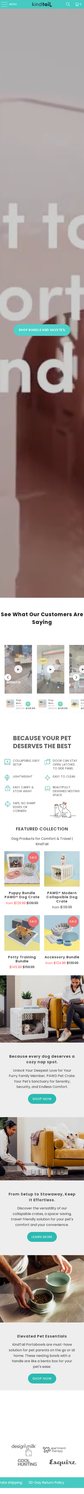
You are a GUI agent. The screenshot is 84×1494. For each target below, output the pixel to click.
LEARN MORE (42, 1237)
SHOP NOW (42, 1099)
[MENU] (2, 4)
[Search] (68, 4)
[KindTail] (42, 4)
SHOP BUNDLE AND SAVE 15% (42, 330)
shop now (42, 1378)
